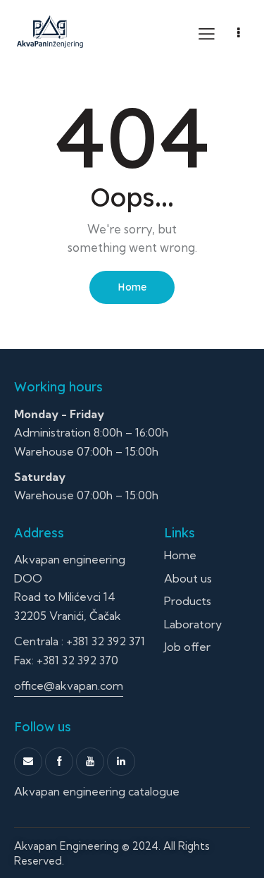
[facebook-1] (59, 762)
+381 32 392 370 (77, 660)
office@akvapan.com (68, 685)
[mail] (28, 762)
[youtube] (90, 762)
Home (132, 287)
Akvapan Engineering (66, 846)
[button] (207, 33)
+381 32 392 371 (105, 641)
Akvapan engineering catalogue (97, 791)
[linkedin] (121, 762)
